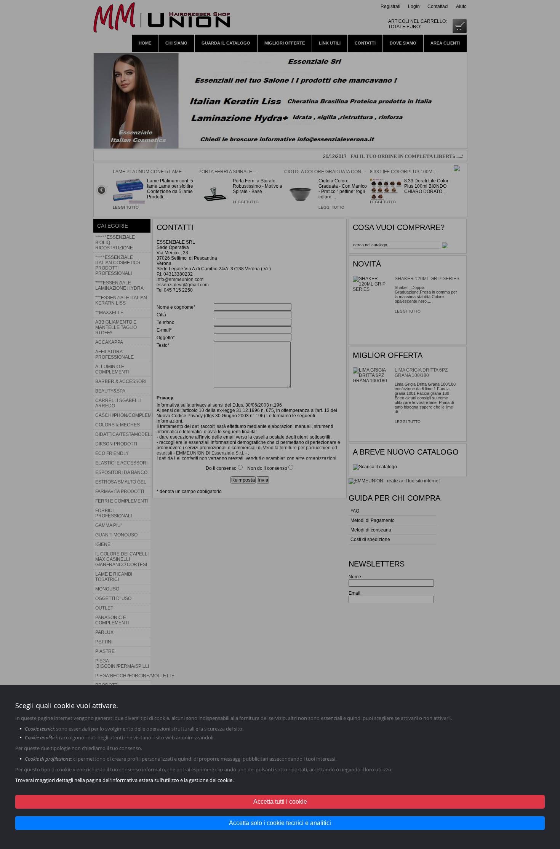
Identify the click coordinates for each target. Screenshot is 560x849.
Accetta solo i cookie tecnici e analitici (280, 823)
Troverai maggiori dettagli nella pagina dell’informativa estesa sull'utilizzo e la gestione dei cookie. (124, 780)
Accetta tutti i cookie (280, 801)
